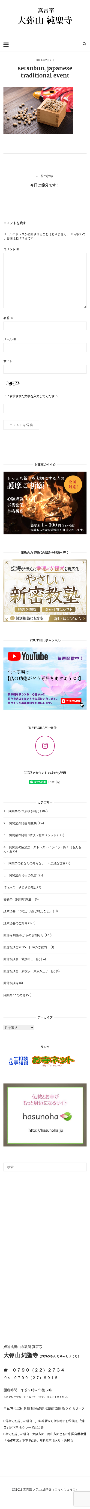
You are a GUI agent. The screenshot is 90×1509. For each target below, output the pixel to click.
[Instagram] (45, 746)
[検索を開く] (85, 44)
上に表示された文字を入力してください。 (31, 396)
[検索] (81, 1165)
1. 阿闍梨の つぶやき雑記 (21, 811)
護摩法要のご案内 (15, 923)
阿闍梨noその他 (14, 995)
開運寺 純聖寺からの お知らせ (23, 935)
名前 (8, 318)
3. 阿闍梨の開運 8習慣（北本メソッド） (31, 835)
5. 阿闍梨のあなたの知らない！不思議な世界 (34, 863)
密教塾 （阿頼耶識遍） (18, 899)
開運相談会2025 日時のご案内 (26, 947)
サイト (7, 361)
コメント (11, 249)
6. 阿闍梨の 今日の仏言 (20, 875)
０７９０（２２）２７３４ (38, 1370)
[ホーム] (45, 29)
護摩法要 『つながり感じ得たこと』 (27, 911)
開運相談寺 (10, 983)
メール (9, 339)
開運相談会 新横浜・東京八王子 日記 (29, 971)
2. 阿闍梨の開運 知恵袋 (20, 823)
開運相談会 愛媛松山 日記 (21, 959)
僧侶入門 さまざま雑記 (19, 887)
